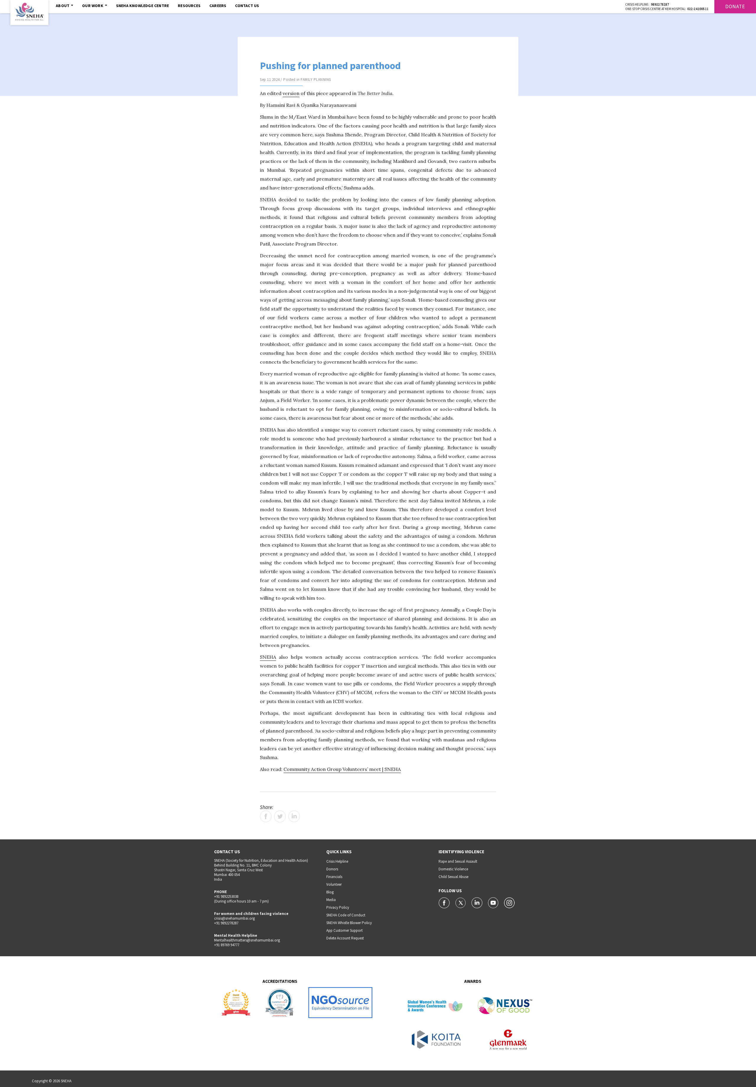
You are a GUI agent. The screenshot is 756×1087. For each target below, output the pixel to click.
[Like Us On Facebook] (445, 902)
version (291, 93)
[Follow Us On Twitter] (461, 902)
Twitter (280, 816)
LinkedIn (294, 816)
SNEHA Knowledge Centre (142, 5)
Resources (189, 5)
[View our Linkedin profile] (477, 902)
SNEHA (268, 657)
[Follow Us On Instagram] (509, 902)
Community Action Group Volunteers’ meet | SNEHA (342, 769)
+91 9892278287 (226, 923)
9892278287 (660, 4)
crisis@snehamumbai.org (234, 918)
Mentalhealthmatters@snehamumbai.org (247, 940)
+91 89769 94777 (226, 944)
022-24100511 (697, 9)
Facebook (266, 816)
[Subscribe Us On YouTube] (493, 902)
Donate (735, 6)
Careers (217, 5)
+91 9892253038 (226, 896)
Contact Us (247, 5)
